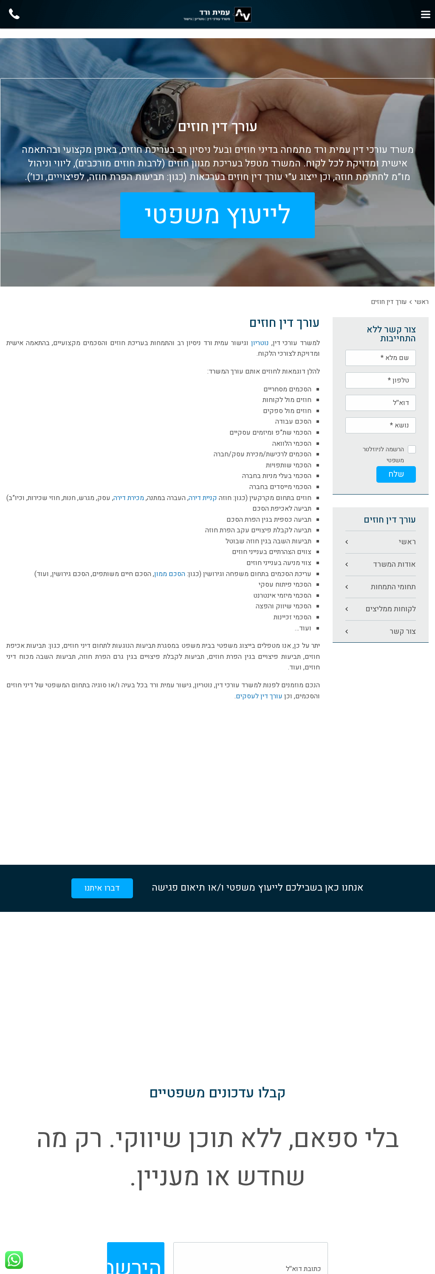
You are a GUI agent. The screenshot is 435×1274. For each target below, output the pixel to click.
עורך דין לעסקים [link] (259, 696)
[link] (217, 14)
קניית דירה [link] (203, 498)
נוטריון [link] (260, 343)
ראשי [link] (422, 302)
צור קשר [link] (403, 631)
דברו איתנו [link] (102, 888)
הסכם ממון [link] (169, 574)
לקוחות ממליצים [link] (390, 609)
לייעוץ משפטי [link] (217, 215)
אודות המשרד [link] (394, 564)
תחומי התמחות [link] (393, 587)
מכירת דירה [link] (128, 498)
